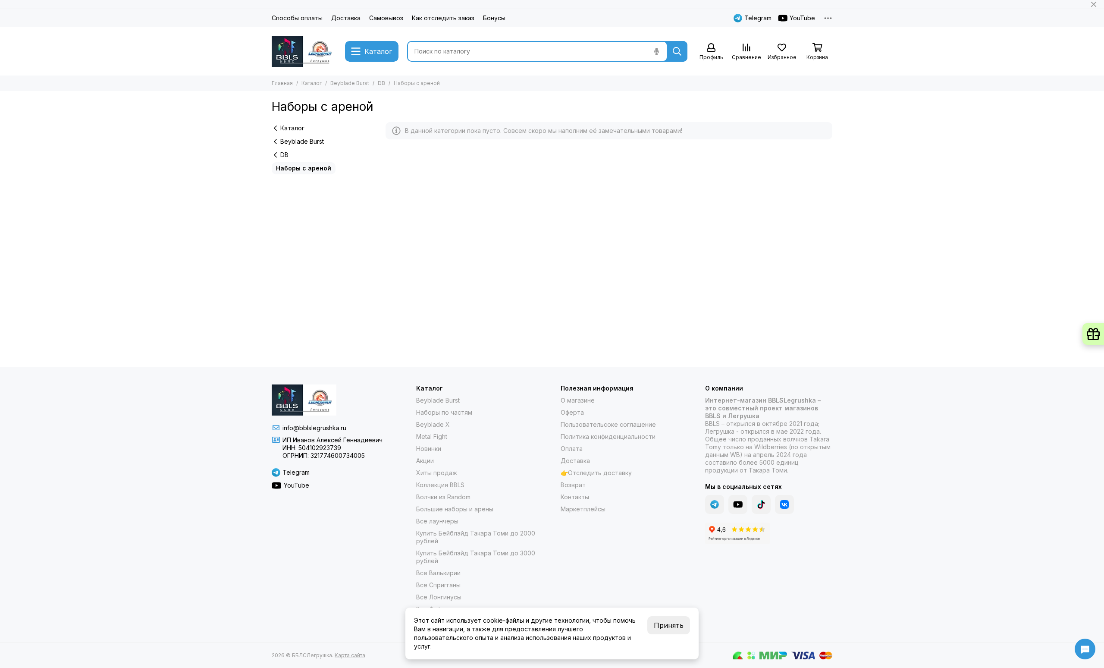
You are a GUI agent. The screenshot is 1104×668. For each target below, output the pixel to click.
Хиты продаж (436, 472)
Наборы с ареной (303, 168)
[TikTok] (761, 504)
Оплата (572, 448)
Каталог (311, 83)
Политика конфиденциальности (608, 436)
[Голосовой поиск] (656, 51)
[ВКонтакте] (784, 504)
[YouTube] (737, 504)
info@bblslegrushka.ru (314, 428)
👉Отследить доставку (596, 472)
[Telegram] (714, 504)
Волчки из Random (443, 497)
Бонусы (494, 18)
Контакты (575, 497)
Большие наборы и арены (454, 509)
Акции (425, 460)
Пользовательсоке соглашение (608, 424)
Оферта (572, 412)
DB (381, 83)
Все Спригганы (438, 585)
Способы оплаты (297, 18)
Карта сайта (350, 655)
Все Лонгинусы (438, 597)
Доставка (346, 18)
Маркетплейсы (583, 509)
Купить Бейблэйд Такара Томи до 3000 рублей (475, 556)
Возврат (573, 484)
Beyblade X (433, 424)
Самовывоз (386, 18)
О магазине (578, 400)
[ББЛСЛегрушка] (304, 51)
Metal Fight (431, 436)
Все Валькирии (438, 573)
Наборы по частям (444, 412)
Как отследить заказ (443, 18)
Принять (669, 625)
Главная (282, 83)
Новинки (428, 448)
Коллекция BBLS (440, 484)
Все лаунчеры (437, 521)
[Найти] (677, 51)
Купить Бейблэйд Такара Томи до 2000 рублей (475, 537)
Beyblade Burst (349, 83)
